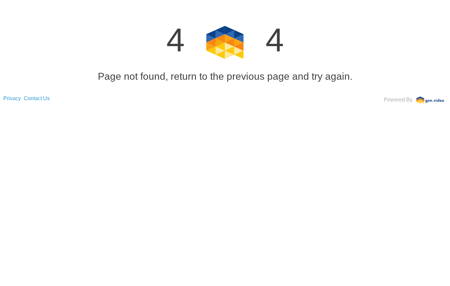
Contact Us (37, 98)
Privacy (12, 98)
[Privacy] (430, 99)
